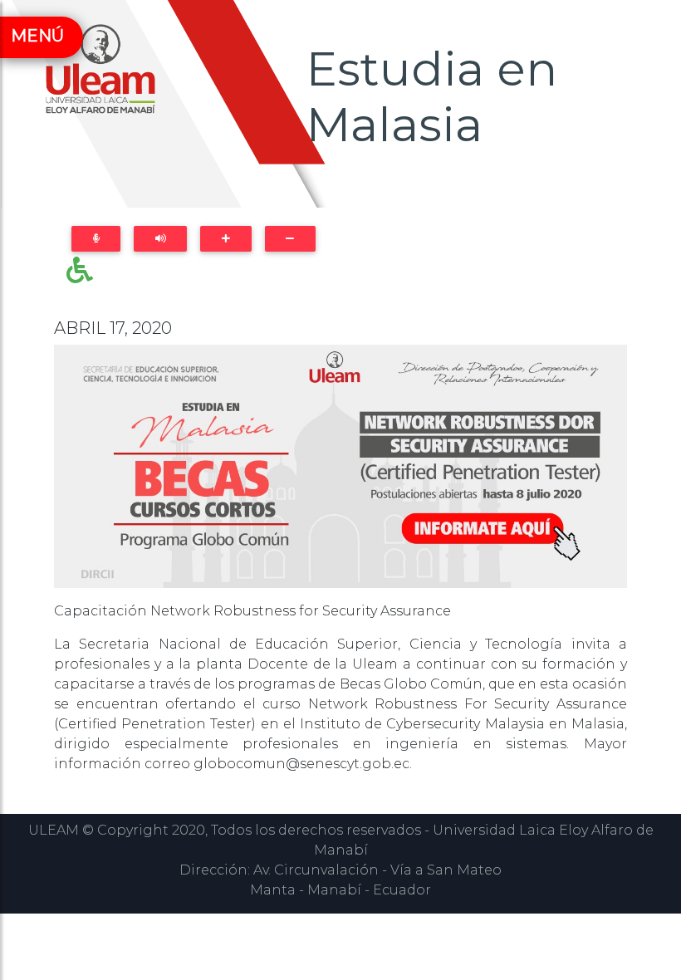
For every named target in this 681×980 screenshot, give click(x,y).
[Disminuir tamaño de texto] (290, 239)
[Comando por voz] (95, 239)
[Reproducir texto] (160, 239)
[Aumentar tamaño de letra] (225, 239)
